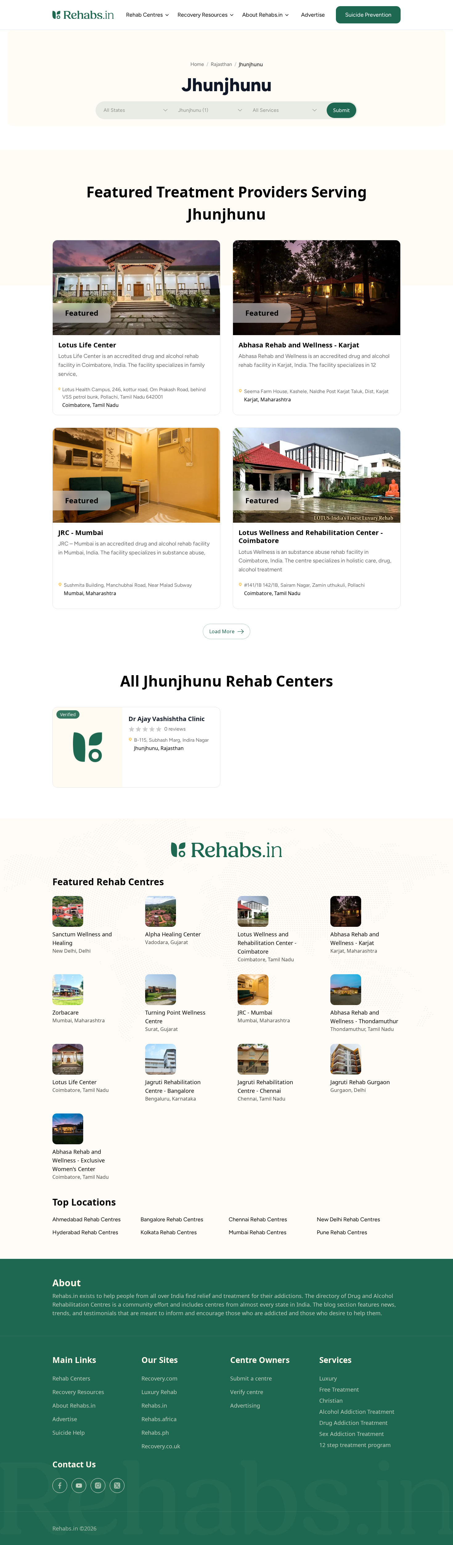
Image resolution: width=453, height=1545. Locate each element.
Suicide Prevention (368, 14)
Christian (331, 1400)
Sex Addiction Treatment (351, 1434)
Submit (341, 110)
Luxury (328, 1378)
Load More (222, 631)
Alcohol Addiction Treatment (356, 1411)
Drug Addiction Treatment (353, 1422)
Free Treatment (339, 1389)
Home (197, 64)
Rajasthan (221, 64)
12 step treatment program (355, 1445)
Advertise (313, 14)
